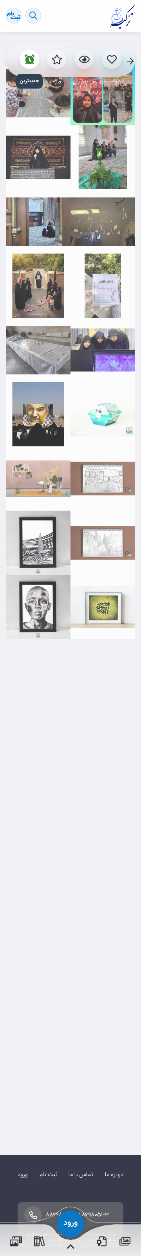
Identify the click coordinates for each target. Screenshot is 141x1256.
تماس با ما (81, 1175)
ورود (23, 1175)
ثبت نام (48, 1175)
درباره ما (114, 1175)
